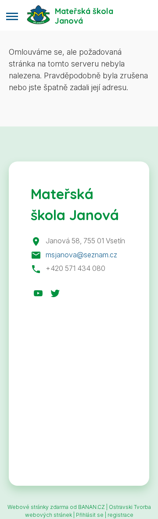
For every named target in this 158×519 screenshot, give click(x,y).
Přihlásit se (90, 515)
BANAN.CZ (91, 507)
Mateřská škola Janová (84, 15)
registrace (120, 515)
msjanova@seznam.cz (81, 254)
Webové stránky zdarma (37, 507)
